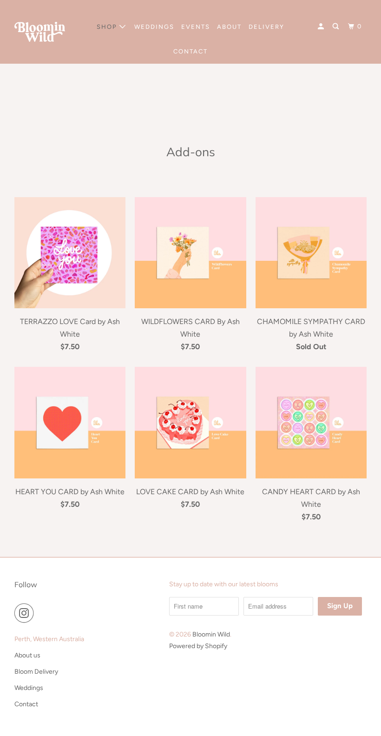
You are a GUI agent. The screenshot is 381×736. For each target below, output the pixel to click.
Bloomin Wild (211, 634)
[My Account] (322, 26)
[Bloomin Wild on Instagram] (26, 613)
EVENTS (195, 26)
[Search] (337, 26)
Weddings (28, 688)
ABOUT (229, 26)
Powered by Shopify (198, 646)
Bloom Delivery (36, 672)
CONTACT (190, 51)
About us (27, 655)
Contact (26, 704)
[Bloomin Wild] (40, 32)
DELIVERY (266, 26)
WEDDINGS (154, 26)
